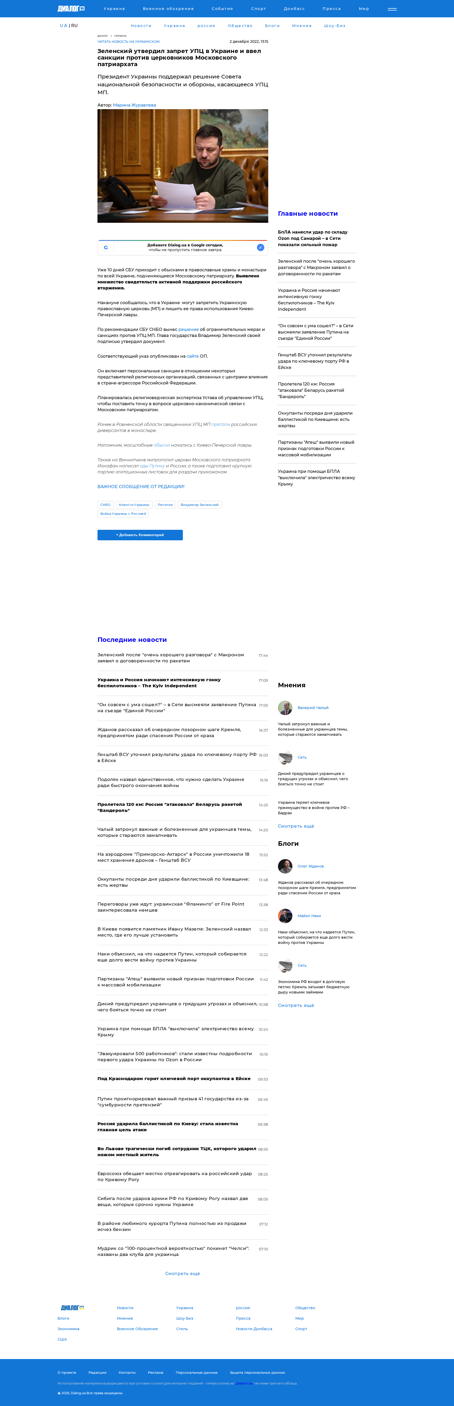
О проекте (67, 1372)
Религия (165, 505)
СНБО (105, 505)
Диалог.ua (244, 1383)
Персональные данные (197, 1372)
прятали (220, 424)
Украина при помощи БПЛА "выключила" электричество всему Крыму (316, 478)
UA (64, 25)
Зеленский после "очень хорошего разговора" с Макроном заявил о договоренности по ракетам (316, 267)
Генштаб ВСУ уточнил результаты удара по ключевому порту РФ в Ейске (315, 361)
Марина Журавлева (134, 105)
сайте (193, 356)
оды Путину (152, 465)
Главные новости (308, 213)
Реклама (155, 1372)
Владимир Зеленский (200, 505)
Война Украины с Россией (123, 514)
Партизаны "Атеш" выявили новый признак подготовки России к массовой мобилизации (316, 448)
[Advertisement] (182, 583)
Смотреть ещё (182, 1273)
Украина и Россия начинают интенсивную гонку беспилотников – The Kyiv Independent (309, 300)
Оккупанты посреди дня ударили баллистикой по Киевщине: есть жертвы (315, 419)
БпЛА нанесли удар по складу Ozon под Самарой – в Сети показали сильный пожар (313, 238)
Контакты (127, 1372)
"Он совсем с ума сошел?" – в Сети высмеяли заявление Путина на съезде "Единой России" (315, 332)
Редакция (97, 1372)
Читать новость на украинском (128, 42)
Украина (120, 36)
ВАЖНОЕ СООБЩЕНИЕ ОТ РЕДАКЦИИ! (140, 486)
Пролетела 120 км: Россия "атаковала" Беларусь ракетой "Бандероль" (311, 390)
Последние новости (132, 639)
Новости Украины (134, 505)
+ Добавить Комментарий (140, 535)
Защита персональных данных (257, 1372)
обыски (162, 445)
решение (188, 329)
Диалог (102, 36)
